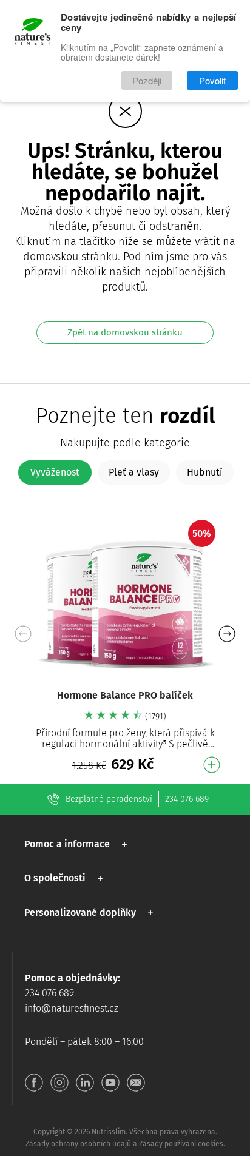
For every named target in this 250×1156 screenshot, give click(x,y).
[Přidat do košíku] (212, 765)
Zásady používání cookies (181, 1144)
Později (146, 80)
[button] (226, 633)
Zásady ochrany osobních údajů (78, 1144)
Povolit (212, 80)
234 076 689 (187, 799)
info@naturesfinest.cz (71, 1008)
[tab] (55, 472)
